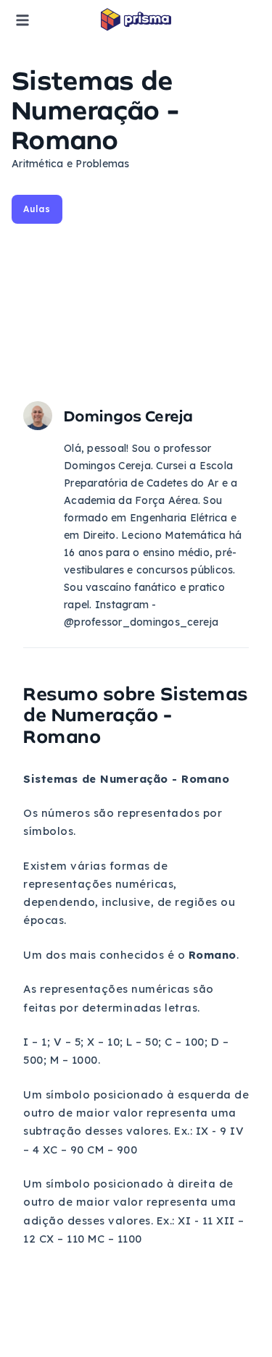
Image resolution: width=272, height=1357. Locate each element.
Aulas (37, 208)
